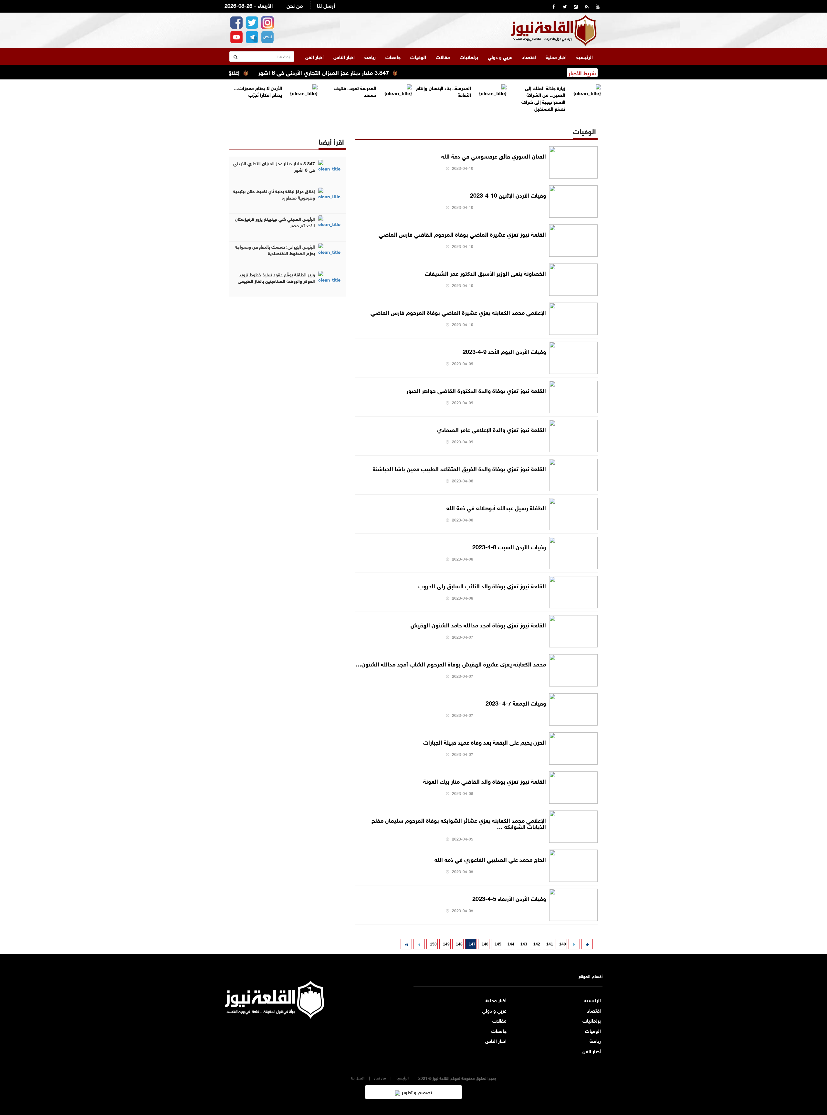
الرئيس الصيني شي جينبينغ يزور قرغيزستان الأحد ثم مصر (275, 221)
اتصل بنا (357, 1077)
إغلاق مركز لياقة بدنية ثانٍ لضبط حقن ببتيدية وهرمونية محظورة (274, 194)
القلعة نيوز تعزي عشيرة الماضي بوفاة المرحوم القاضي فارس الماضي (462, 234)
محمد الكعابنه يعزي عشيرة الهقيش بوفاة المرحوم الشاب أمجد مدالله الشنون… (451, 663)
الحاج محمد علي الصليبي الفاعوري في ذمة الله (490, 859)
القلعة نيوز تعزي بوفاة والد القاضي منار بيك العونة (484, 781)
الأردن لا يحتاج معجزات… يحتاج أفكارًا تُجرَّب (258, 90)
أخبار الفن (314, 56)
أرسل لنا (326, 5)
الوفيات (418, 56)
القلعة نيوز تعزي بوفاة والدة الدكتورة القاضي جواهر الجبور (476, 390)
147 (472, 944)
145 (498, 944)
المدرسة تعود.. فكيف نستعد (355, 90)
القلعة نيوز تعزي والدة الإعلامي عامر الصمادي (491, 429)
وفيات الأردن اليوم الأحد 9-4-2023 (504, 351)
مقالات (443, 56)
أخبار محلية (556, 56)
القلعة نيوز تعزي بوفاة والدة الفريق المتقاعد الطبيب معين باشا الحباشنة (459, 468)
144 (511, 944)
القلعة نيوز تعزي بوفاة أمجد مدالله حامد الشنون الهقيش (478, 624)
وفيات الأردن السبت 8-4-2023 (509, 546)
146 (485, 944)
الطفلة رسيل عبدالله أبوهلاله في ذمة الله (496, 507)
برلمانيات (469, 56)
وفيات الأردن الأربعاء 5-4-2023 (509, 898)
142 (536, 944)
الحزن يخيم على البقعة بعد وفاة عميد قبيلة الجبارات (484, 742)
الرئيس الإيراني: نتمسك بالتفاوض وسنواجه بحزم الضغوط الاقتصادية (275, 249)
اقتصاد (529, 56)
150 (433, 944)
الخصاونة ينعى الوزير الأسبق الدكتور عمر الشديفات (485, 273)
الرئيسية (584, 56)
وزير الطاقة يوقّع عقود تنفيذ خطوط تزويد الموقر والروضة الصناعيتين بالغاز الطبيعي (276, 277)
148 (459, 944)
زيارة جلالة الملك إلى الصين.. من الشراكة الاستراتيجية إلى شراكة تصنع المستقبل (543, 97)
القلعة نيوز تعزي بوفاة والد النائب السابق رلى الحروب (482, 585)
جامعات (393, 56)
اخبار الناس (344, 56)
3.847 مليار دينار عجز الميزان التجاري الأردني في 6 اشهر (351, 72)
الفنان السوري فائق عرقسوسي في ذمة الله (493, 155)
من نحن (295, 5)
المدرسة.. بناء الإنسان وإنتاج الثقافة (443, 90)
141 (549, 944)
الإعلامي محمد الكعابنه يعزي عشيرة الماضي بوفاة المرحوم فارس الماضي (458, 312)
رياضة (370, 56)
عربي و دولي (500, 56)
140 (562, 944)
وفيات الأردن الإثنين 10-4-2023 (508, 195)
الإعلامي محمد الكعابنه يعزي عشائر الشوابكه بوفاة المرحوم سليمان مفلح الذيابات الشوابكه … (459, 823)
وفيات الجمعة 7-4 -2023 (516, 702)
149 (446, 944)
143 (523, 944)
